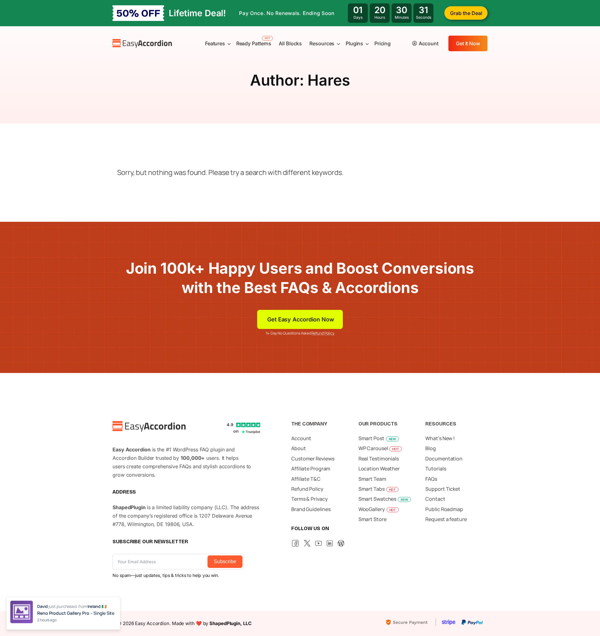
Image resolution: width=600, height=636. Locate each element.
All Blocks (290, 43)
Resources (321, 43)
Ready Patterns (254, 43)
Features (215, 43)
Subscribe (225, 561)
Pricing (382, 43)
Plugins (354, 43)
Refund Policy (323, 333)
